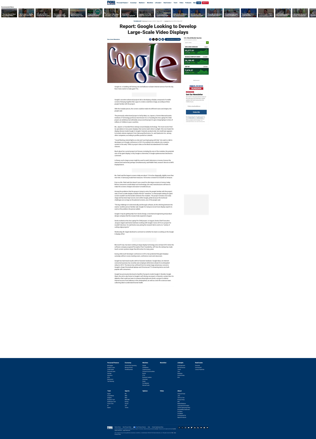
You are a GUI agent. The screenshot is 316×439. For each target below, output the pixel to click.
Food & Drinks (181, 375)
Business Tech (111, 399)
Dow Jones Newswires (113, 39)
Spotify (204, 427)
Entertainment (181, 365)
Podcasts (188, 3)
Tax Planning (110, 381)
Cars (179, 371)
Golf (126, 405)
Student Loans (111, 367)
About (180, 391)
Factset (156, 428)
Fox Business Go (182, 415)
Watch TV (205, 2)
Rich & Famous (181, 367)
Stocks (144, 365)
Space (109, 407)
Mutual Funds (145, 385)
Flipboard (191, 427)
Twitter (153, 39)
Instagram (185, 427)
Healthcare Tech (111, 401)
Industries (145, 379)
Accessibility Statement (184, 409)
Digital (109, 393)
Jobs (179, 395)
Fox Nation (180, 413)
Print (159, 39)
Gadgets (109, 397)
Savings (109, 373)
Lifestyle (158, 3)
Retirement (110, 379)
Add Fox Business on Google (173, 39)
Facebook (150, 39)
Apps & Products (182, 417)
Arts (179, 377)
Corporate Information (183, 405)
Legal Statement (126, 430)
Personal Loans (111, 371)
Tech (175, 3)
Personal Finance (122, 3)
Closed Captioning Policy (184, 407)
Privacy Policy (192, 117)
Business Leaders (147, 377)
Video (181, 3)
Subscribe (196, 112)
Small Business (129, 369)
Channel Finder (181, 393)
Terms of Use (200, 117)
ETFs (143, 375)
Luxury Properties (199, 369)
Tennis (126, 407)
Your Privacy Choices (141, 427)
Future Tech (110, 403)
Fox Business (111, 3)
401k (108, 377)
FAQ (179, 401)
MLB (126, 397)
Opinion (145, 391)
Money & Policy (129, 367)
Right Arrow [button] (313, 13)
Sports (127, 391)
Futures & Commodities (148, 371)
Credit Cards (110, 369)
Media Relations (182, 403)
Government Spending (131, 365)
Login (198, 2)
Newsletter (201, 427)
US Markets (145, 367)
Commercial (198, 367)
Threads (156, 39)
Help (149, 427)
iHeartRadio (207, 427)
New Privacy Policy (127, 427)
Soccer (126, 403)
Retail (143, 381)
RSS (198, 427)
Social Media (110, 395)
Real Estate (167, 3)
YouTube (188, 427)
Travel (179, 369)
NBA (126, 395)
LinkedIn (195, 427)
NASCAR (127, 399)
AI (107, 405)
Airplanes (180, 373)
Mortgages (110, 365)
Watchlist (150, 3)
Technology (137, 21)
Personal (197, 365)
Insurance (109, 375)
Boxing (126, 401)
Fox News (180, 411)
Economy (133, 3)
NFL (126, 393)
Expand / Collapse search (195, 3)
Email (162, 39)
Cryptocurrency (146, 369)
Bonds (144, 373)
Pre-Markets (145, 383)
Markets (141, 3)
